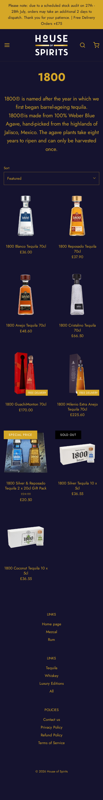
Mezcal (51, 632)
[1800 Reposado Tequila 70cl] (77, 216)
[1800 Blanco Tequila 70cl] (26, 216)
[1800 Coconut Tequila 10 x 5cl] (26, 538)
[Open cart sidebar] (96, 45)
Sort (6, 168)
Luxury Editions (52, 683)
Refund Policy (51, 735)
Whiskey (51, 675)
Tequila (51, 668)
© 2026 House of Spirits (52, 771)
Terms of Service (51, 743)
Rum (51, 639)
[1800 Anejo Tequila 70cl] (26, 295)
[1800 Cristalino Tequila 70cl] (77, 295)
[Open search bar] (82, 45)
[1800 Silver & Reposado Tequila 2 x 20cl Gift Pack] (26, 453)
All (52, 691)
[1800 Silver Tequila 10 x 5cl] (77, 453)
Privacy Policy (51, 727)
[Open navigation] (7, 45)
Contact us (51, 719)
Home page (51, 624)
